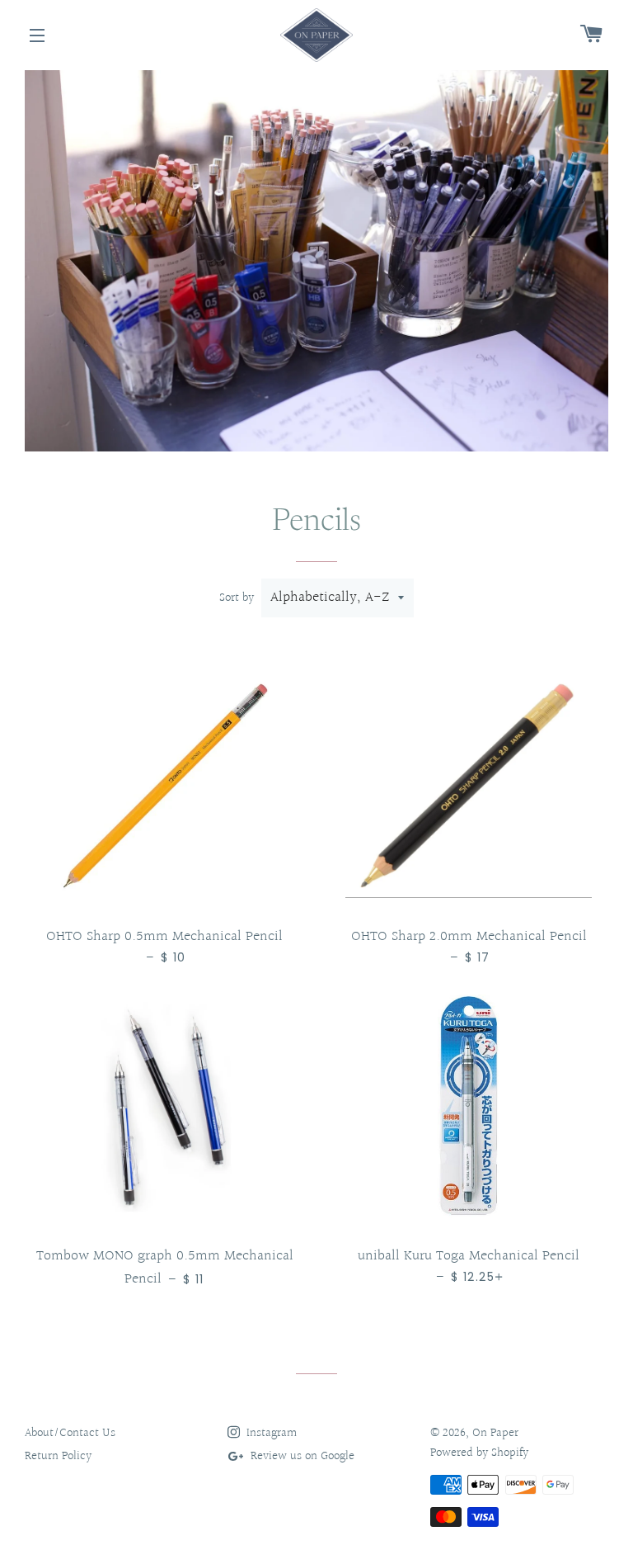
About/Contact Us (70, 1433)
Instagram (270, 1433)
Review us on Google (300, 1456)
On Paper (495, 1433)
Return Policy (58, 1456)
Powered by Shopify (479, 1453)
